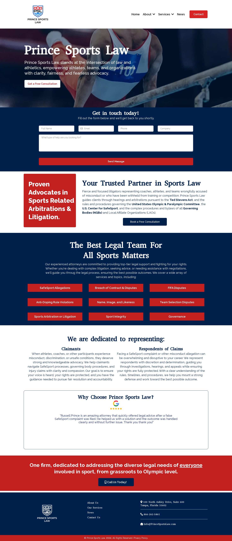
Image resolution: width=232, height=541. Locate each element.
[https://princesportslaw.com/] (38, 14)
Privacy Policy (141, 538)
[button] (153, 14)
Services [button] (164, 14)
